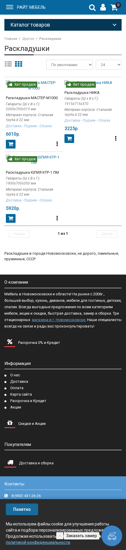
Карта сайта (21, 394)
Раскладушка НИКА (82, 92)
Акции (15, 407)
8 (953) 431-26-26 (26, 496)
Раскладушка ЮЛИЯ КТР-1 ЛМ (32, 172)
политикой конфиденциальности (38, 542)
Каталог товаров (30, 25)
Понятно (22, 509)
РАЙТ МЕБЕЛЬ (31, 7)
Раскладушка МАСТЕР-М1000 (32, 98)
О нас (15, 375)
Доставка (19, 381)
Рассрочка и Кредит (28, 401)
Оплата (16, 388)
